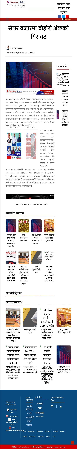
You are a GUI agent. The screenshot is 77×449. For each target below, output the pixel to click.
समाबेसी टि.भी (41, 437)
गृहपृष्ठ (29, 405)
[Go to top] (72, 442)
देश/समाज (29, 423)
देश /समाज (47, 431)
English (48, 437)
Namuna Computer (58, 447)
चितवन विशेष (40, 431)
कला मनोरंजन (32, 437)
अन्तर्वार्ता (25, 437)
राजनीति (30, 417)
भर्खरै (29, 413)
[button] (7, 19)
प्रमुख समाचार (31, 431)
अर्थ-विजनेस (55, 431)
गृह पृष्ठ (24, 431)
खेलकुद (62, 431)
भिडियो (29, 409)
